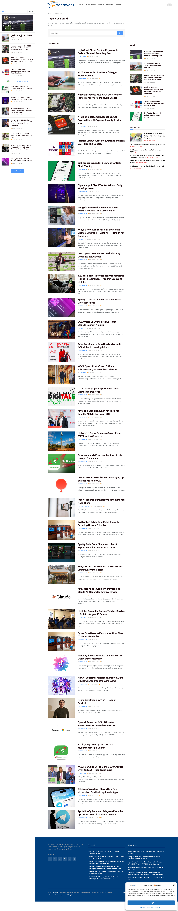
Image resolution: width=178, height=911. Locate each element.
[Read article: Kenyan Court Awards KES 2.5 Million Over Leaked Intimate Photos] (61, 574)
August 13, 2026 (94, 528)
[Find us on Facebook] (50, 859)
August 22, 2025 (142, 162)
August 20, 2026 (97, 506)
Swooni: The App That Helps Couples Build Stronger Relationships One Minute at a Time (105, 868)
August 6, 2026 (93, 751)
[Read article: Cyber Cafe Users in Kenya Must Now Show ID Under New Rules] (61, 641)
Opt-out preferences (146, 907)
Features (109, 5)
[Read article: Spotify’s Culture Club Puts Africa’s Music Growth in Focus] (61, 307)
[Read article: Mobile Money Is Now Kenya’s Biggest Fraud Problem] (61, 80)
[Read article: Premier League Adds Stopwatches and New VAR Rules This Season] (61, 148)
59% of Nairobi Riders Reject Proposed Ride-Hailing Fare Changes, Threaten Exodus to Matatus (21, 148)
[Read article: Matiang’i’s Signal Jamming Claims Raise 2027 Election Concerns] (61, 441)
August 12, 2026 (94, 550)
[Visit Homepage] (61, 5)
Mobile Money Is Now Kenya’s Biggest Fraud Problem (21, 36)
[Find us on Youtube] (65, 859)
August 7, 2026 (93, 684)
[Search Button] (175, 4)
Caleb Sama (83, 684)
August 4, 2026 (93, 817)
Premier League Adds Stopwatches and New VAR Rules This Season (20, 71)
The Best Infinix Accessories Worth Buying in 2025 (147, 145)
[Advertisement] (147, 25)
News (81, 5)
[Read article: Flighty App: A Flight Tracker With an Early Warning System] (61, 193)
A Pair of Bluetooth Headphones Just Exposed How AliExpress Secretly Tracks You (22, 59)
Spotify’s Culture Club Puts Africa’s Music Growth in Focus (21, 159)
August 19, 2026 (94, 306)
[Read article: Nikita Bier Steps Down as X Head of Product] (61, 708)
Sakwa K (81, 239)
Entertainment (90, 5)
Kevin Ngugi (83, 101)
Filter (30, 11)
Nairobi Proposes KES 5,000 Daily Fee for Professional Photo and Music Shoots (21, 48)
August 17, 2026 (93, 439)
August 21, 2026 (94, 169)
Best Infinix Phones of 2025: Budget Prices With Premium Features (154, 136)
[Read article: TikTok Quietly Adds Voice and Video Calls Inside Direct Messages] (61, 663)
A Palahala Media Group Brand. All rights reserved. (63, 895)
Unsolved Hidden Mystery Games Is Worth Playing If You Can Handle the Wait (104, 878)
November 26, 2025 (136, 146)
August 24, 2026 (93, 56)
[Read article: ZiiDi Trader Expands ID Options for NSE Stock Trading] (61, 171)
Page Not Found (58, 13)
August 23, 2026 (93, 126)
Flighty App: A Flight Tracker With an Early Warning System (21, 98)
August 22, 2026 (94, 147)
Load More (17, 170)
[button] (174, 885)
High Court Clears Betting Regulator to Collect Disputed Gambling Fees (15, 23)
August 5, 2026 (93, 795)
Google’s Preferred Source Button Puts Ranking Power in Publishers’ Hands (21, 110)
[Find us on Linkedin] (69, 859)
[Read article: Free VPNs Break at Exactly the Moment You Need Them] (61, 507)
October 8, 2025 (141, 152)
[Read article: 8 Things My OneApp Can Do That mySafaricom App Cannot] (61, 752)
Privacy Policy (158, 907)
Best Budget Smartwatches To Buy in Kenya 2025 (147, 166)
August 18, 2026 (94, 395)
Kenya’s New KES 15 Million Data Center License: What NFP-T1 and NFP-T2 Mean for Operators (22, 123)
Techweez (82, 56)
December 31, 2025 (150, 140)
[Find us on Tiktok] (74, 859)
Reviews (101, 5)
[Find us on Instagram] (60, 859)
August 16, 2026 (94, 484)
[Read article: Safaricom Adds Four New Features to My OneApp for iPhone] (61, 463)
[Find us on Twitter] (55, 859)
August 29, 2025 (153, 157)
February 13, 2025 (136, 168)
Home (49, 13)
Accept (151, 903)
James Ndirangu (84, 506)
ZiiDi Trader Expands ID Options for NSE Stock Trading (21, 87)
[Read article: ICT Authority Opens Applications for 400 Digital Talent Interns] (61, 396)
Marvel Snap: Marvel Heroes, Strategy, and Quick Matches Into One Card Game (106, 863)
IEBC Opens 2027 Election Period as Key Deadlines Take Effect (21, 135)
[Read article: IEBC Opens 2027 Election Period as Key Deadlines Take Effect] (61, 261)
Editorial (118, 5)
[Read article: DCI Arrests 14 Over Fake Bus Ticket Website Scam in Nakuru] (61, 329)
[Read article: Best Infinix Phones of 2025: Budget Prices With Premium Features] (136, 137)
